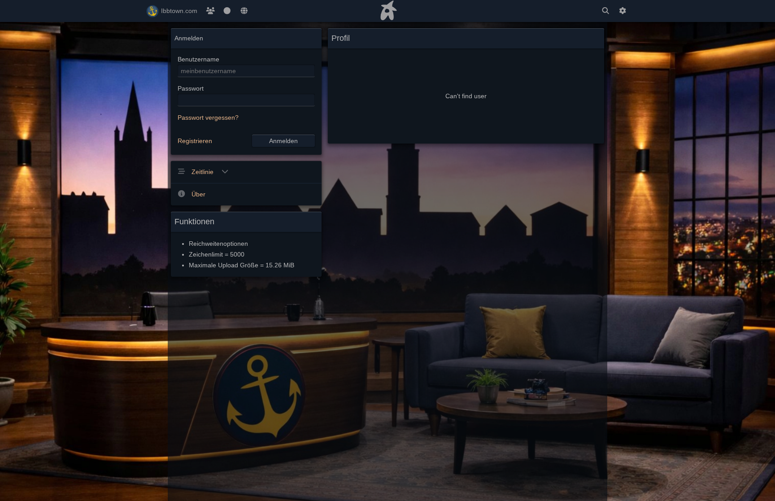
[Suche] (605, 11)
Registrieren (195, 140)
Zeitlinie (203, 171)
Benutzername (198, 59)
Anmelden (283, 140)
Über (198, 194)
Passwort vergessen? (208, 117)
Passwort (191, 88)
